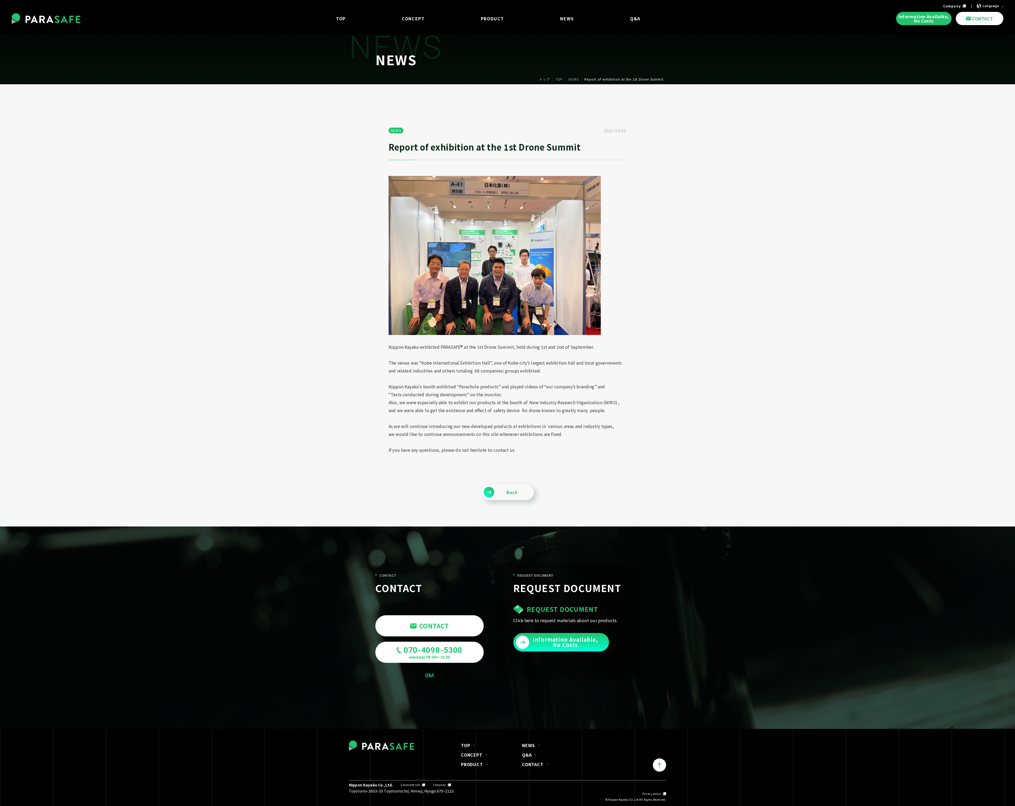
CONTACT (532, 764)
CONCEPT (471, 755)
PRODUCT (472, 764)
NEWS (528, 745)
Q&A (527, 755)
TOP (465, 745)
